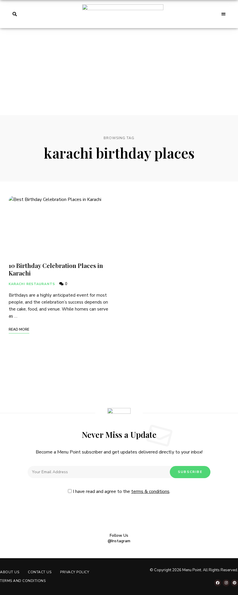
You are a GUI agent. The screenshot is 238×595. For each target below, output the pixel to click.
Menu (223, 14)
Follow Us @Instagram (119, 538)
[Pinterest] (234, 582)
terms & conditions (150, 491)
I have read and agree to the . (121, 491)
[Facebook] (217, 582)
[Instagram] (226, 582)
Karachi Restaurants (32, 284)
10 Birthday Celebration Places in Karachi (56, 269)
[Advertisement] (119, 71)
